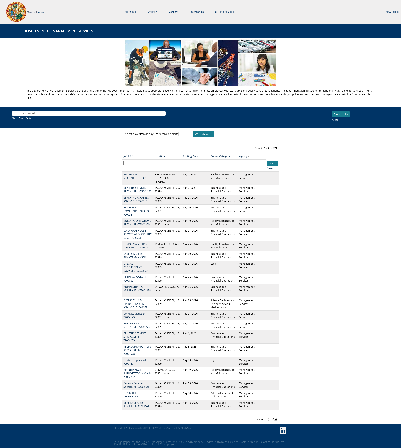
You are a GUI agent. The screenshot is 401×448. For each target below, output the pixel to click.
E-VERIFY (122, 428)
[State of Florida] (23, 12)
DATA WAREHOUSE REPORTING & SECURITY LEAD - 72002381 (137, 234)
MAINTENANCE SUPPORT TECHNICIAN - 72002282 (137, 373)
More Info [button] (131, 11)
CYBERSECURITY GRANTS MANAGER (134, 255)
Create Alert (204, 134)
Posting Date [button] (190, 156)
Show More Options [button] (23, 118)
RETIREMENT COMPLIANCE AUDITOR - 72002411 (137, 211)
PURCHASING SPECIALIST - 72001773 (136, 325)
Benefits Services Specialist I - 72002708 (136, 404)
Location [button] (160, 156)
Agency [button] (152, 11)
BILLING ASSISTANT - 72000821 (135, 278)
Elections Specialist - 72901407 (135, 361)
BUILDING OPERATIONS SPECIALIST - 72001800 (137, 222)
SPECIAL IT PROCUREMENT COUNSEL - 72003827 (135, 267)
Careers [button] (174, 11)
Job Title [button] (128, 156)
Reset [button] (270, 168)
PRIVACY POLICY (160, 428)
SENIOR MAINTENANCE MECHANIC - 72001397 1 (137, 245)
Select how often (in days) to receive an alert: (151, 134)
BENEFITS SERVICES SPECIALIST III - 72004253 (134, 337)
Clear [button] (335, 120)
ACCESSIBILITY (139, 428)
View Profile (392, 11)
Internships (197, 11)
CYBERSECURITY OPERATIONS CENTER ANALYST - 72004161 (135, 304)
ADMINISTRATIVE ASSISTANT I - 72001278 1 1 (137, 290)
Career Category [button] (220, 156)
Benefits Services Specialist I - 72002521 (136, 385)
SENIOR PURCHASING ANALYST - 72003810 (136, 199)
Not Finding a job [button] (224, 11)
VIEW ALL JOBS (182, 428)
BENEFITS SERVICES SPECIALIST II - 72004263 (137, 189)
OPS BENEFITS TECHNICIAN (131, 394)
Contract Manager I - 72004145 (135, 315)
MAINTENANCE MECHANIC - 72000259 (136, 176)
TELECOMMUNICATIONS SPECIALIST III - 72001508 (137, 350)
